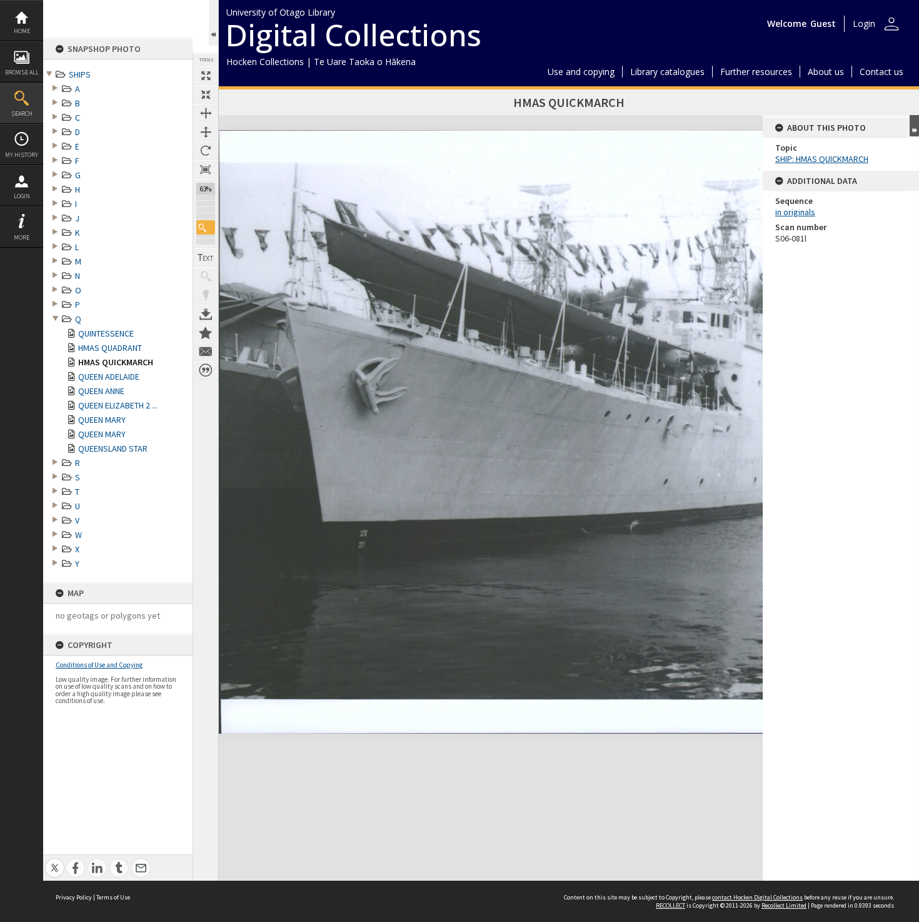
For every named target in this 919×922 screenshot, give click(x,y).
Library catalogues (667, 72)
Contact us (881, 72)
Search (22, 113)
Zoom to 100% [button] (205, 169)
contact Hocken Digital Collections (757, 897)
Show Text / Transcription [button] (205, 257)
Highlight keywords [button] (205, 295)
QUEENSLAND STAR (113, 448)
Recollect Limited (783, 905)
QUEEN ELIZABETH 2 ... (118, 405)
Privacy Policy (74, 897)
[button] (205, 227)
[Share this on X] (54, 861)
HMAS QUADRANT (110, 347)
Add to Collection (205, 332)
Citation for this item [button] (205, 370)
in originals (795, 212)
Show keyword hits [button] (205, 276)
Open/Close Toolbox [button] (213, 23)
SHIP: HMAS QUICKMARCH (821, 159)
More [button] (21, 237)
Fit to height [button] (205, 132)
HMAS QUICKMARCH (115, 362)
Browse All (22, 72)
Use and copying (581, 72)
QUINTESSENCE (106, 333)
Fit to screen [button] (205, 94)
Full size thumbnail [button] (205, 75)
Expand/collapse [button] (914, 125)
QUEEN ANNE (101, 391)
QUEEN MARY (102, 419)
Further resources (756, 72)
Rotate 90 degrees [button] (205, 150)
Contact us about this (205, 351)
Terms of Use (113, 897)
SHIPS (80, 74)
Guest (823, 23)
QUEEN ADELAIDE (108, 376)
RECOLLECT (670, 905)
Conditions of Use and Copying (99, 665)
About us (826, 72)
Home (22, 31)
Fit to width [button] (205, 113)
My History (21, 155)
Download (205, 314)
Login (22, 196)
